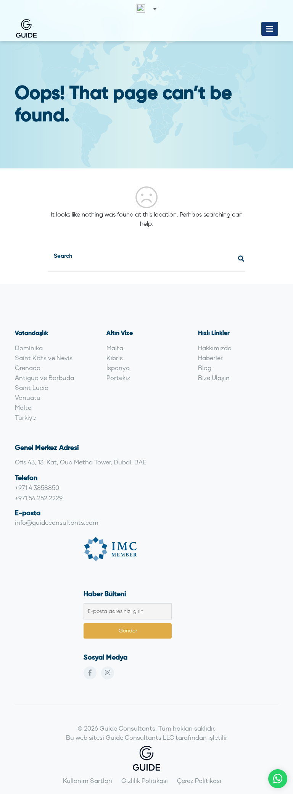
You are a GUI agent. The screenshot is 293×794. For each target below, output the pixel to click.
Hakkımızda (215, 347)
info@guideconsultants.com (56, 522)
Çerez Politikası (199, 780)
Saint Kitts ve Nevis (43, 357)
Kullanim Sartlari (87, 780)
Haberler (210, 357)
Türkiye (25, 417)
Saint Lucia (31, 387)
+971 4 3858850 (37, 487)
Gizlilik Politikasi (144, 780)
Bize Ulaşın (214, 377)
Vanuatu (27, 397)
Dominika (29, 347)
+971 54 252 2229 (39, 497)
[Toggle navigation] (269, 29)
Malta (23, 407)
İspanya (118, 367)
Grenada (27, 367)
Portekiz (118, 377)
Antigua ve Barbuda (44, 377)
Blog (204, 367)
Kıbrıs (114, 357)
